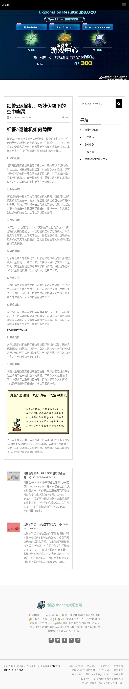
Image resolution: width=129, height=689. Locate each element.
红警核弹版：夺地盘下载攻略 (40, 524)
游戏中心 (89, 144)
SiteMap (104, 670)
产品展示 (89, 137)
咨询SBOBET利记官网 (95, 159)
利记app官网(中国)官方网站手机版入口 (102, 679)
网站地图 (118, 670)
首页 (35, 57)
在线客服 (89, 151)
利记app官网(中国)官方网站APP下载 (102, 683)
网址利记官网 (91, 129)
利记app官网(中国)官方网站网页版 (104, 674)
